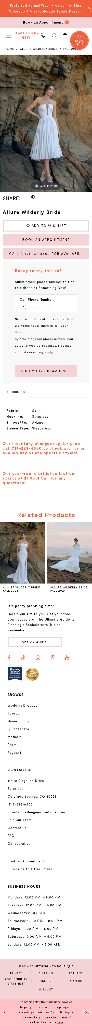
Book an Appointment (46, 240)
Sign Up (76, 981)
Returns (76, 973)
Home (9, 48)
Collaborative (19, 843)
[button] (8, 35)
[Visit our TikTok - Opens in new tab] (23, 658)
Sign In (46, 981)
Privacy (16, 973)
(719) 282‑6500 (20, 804)
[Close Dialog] (4, 1012)
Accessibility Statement (16, 981)
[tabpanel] (46, 123)
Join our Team (20, 820)
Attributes (16, 391)
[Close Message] (88, 8)
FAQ (11, 836)
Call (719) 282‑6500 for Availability (48, 254)
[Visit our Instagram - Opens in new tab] (38, 658)
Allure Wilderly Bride (38, 48)
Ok (86, 1012)
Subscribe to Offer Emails (30, 869)
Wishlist (46, 989)
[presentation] (22, 553)
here (60, 1022)
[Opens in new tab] (15, 673)
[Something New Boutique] (26, 35)
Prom (12, 745)
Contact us (17, 828)
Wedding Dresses (23, 705)
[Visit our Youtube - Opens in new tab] (67, 658)
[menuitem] (8, 35)
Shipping (46, 973)
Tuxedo (14, 713)
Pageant (14, 752)
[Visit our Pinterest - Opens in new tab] (52, 658)
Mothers (15, 737)
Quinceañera (18, 729)
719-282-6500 (27, 448)
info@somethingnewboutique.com (36, 812)
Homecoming (18, 721)
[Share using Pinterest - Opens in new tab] (33, 198)
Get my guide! (35, 642)
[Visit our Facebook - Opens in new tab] (9, 658)
